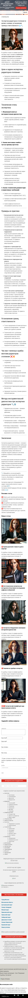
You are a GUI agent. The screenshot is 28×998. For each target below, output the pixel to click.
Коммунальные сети (13, 840)
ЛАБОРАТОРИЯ (7, 852)
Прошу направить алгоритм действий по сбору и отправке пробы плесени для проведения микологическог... (15, 943)
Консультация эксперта (14, 936)
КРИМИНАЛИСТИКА (8, 812)
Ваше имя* (4, 741)
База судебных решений (18, 932)
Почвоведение (12, 796)
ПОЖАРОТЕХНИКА (8, 844)
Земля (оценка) (12, 825)
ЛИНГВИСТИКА (7, 846)
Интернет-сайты (12, 833)
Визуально (3, 728)
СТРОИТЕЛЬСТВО (5, 17)
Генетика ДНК (12, 803)
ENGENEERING (7, 836)
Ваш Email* (4, 738)
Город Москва (5, 899)
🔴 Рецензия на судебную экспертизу (11, 668)
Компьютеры (12, 828)
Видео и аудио (12, 817)
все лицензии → (5, 887)
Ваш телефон (4, 747)
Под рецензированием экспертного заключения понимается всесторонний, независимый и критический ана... (15, 957)
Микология (11, 798)
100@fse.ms (21, 5)
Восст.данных (12, 835)
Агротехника (11, 795)
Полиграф (11, 811)
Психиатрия (11, 806)
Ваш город (4, 753)
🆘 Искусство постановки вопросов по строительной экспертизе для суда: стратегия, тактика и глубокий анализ (13, 510)
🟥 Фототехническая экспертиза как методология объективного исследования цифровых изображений (13, 588)
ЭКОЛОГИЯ (6, 793)
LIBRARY (6, 854)
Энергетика (11, 841)
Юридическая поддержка (14, 780)
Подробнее (3, 994)
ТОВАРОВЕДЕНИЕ (8, 849)
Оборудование (12, 838)
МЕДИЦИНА (6, 801)
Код (5, 728)
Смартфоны (11, 831)
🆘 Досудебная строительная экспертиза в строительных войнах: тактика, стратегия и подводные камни (12, 504)
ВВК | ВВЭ (11, 809)
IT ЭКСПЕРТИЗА (7, 827)
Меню (25, 12)
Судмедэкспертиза (13, 804)
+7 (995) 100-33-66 (21, 3)
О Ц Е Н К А (6, 822)
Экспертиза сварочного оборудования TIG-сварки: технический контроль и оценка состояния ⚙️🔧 (12, 484)
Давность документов (14, 815)
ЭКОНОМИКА (7, 847)
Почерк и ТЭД (12, 814)
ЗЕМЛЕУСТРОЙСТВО (8, 820)
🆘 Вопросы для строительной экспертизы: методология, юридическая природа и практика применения (13, 499)
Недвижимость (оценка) (14, 823)
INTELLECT (6, 851)
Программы (11, 830)
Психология (11, 807)
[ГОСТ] (14, 878)
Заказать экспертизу (21, 8)
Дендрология (12, 799)
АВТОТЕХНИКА (7, 843)
